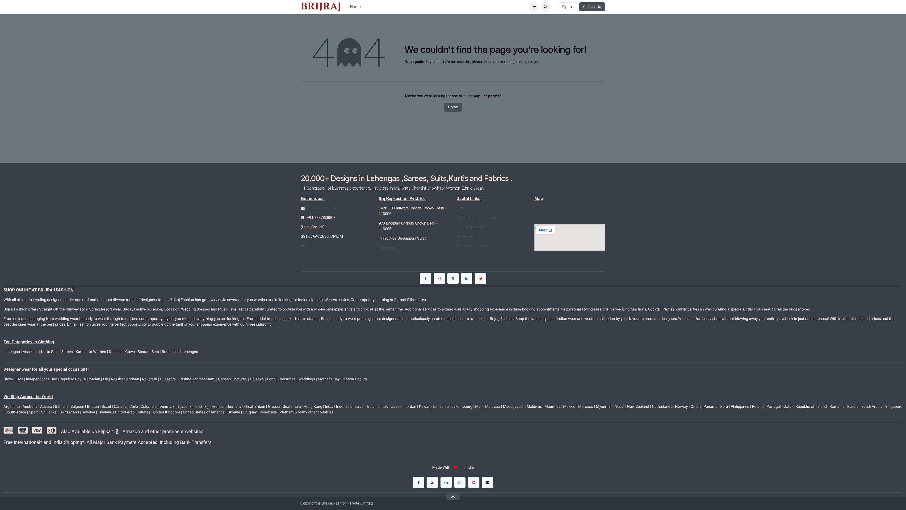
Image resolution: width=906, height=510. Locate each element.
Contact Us (592, 6)
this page (530, 62)
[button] (545, 7)
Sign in (567, 6)
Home (453, 107)
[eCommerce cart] (534, 7)
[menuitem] (355, 7)
